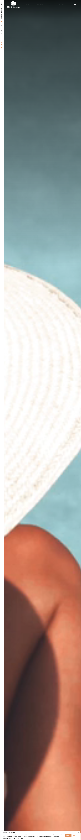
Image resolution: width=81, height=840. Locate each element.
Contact (61, 4)
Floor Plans (39, 4)
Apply (51, 4)
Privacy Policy (20, 838)
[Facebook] (1, 42)
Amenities (26, 4)
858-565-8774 (1, 29)
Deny (74, 835)
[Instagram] (1, 44)
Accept (67, 835)
